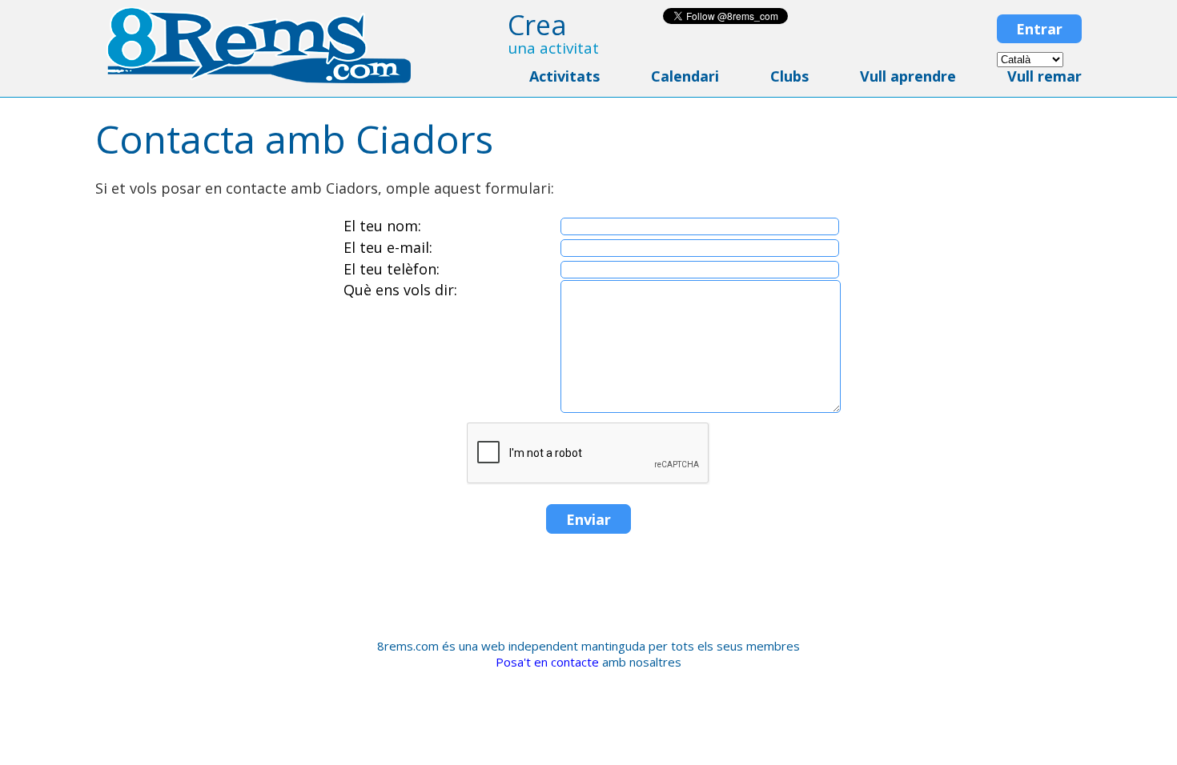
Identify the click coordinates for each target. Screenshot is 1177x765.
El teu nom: (382, 225)
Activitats (564, 76)
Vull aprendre (908, 76)
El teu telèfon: (391, 268)
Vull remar (1044, 76)
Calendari (685, 76)
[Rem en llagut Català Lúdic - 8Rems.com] (258, 79)
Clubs (789, 76)
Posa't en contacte (547, 662)
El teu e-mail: (387, 247)
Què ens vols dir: (400, 289)
